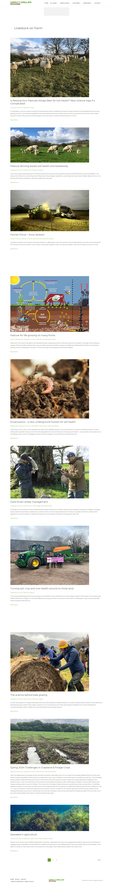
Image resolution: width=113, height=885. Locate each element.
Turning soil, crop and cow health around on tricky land (41, 588)
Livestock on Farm (16, 107)
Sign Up (17, 879)
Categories (76, 3)
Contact (23, 879)
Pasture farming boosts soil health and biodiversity (39, 166)
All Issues (53, 3)
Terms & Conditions (17, 881)
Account (97, 3)
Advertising (87, 3)
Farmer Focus (15, 238)
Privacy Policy (29, 881)
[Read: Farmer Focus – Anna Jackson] (49, 210)
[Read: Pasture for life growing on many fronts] (49, 304)
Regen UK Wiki (64, 3)
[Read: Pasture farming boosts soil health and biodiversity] (49, 145)
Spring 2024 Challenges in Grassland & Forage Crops (40, 767)
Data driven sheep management (29, 501)
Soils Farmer (27, 170)
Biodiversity (14, 426)
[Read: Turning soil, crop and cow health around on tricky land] (49, 555)
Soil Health (35, 426)
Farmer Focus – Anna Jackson (27, 234)
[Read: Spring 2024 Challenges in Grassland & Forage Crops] (49, 741)
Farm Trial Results (16, 339)
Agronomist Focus (16, 771)
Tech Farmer (27, 506)
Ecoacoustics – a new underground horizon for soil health (43, 421)
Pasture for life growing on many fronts (32, 335)
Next (100, 860)
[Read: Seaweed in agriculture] (49, 818)
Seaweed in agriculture (23, 834)
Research (26, 838)
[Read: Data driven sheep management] (49, 472)
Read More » (14, 120)
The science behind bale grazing (28, 695)
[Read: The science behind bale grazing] (49, 661)
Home (46, 3)
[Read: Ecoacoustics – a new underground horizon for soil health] (49, 388)
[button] (57, 3)
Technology (37, 506)
